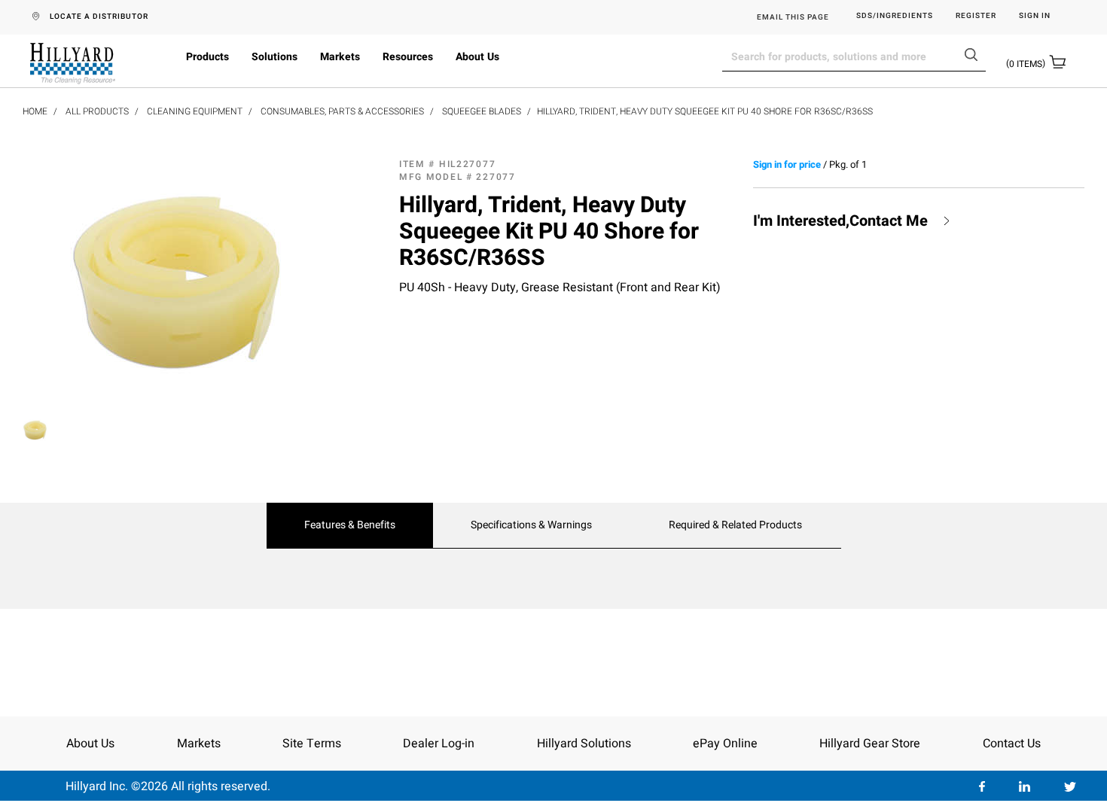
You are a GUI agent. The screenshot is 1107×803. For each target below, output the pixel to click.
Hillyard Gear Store (869, 744)
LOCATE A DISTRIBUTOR (99, 16)
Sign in (1035, 16)
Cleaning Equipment (194, 111)
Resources (408, 57)
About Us (477, 57)
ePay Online (725, 744)
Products (207, 57)
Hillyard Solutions (584, 744)
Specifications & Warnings (531, 525)
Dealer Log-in (438, 744)
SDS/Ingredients (894, 16)
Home (35, 111)
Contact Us (1012, 744)
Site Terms (311, 744)
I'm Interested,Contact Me (840, 221)
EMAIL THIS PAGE (793, 17)
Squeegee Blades (481, 111)
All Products (97, 111)
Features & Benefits (349, 525)
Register (976, 16)
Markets (340, 57)
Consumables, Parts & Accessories (342, 111)
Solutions (274, 57)
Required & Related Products (735, 525)
